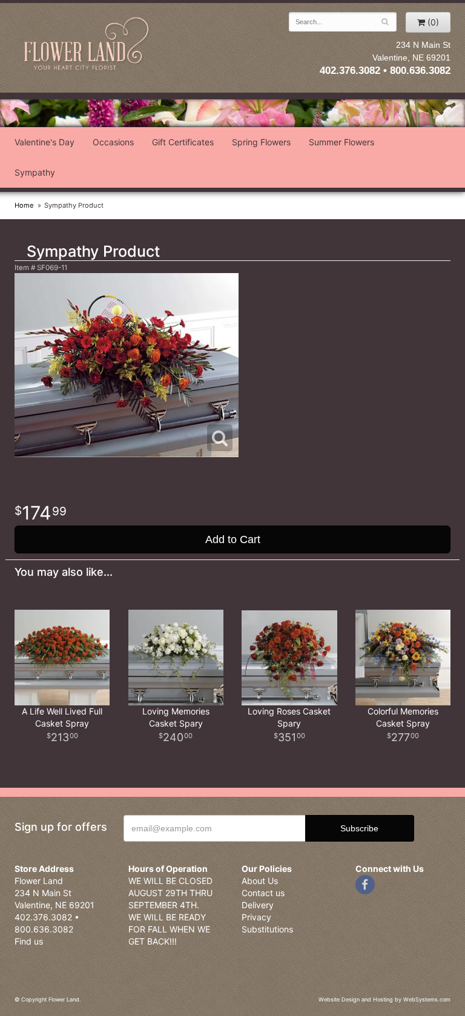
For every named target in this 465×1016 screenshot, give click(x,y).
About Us (260, 881)
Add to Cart (232, 539)
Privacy (256, 917)
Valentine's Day (44, 142)
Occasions (113, 142)
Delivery (258, 905)
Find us (29, 941)
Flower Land (87, 44)
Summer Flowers (341, 142)
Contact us (263, 893)
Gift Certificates (183, 142)
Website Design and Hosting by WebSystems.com (384, 999)
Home (24, 205)
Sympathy (35, 172)
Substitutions (267, 929)
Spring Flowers (261, 142)
